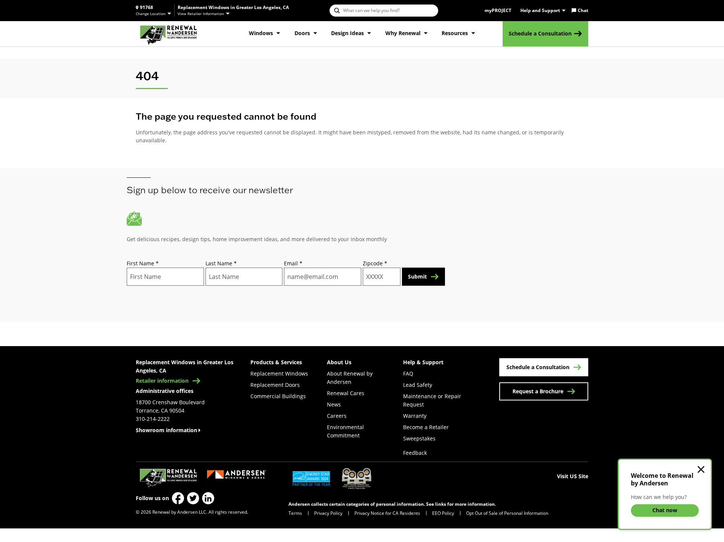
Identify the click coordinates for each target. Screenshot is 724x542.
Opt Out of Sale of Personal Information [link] (507, 513)
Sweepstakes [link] (419, 438)
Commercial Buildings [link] (278, 396)
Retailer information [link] (162, 381)
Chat (583, 11)
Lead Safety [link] (417, 384)
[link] (168, 33)
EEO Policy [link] (443, 513)
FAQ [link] (408, 373)
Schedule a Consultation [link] (540, 33)
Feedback (415, 452)
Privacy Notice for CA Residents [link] (387, 513)
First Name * (143, 263)
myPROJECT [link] (498, 11)
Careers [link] (337, 415)
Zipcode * (375, 263)
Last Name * (221, 263)
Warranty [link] (414, 415)
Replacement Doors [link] (275, 384)
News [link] (334, 404)
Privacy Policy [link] (328, 513)
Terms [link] (295, 513)
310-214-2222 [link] (153, 418)
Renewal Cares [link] (345, 393)
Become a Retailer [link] (426, 427)
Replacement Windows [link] (279, 373)
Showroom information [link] (166, 430)
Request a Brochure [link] (537, 391)
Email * (293, 263)
